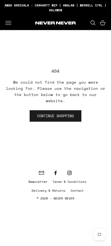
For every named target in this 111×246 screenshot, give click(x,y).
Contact (77, 190)
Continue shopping (55, 116)
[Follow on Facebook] (55, 173)
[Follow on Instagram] (69, 173)
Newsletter (38, 182)
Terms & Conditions (69, 182)
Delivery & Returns (48, 190)
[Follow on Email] (41, 173)
